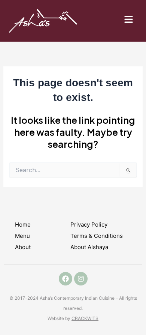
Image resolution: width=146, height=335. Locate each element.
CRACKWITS (85, 318)
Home (23, 224)
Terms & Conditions (96, 235)
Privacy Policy (88, 224)
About (23, 247)
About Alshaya (89, 247)
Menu (22, 235)
